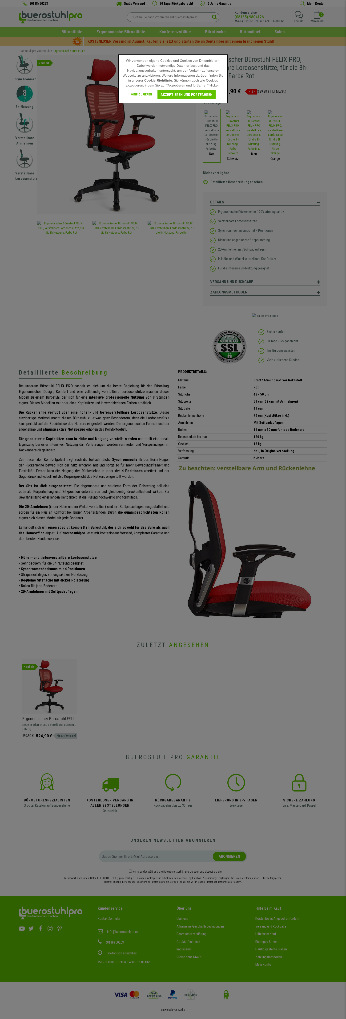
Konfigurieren (141, 94)
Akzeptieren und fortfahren (187, 94)
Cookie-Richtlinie (158, 80)
